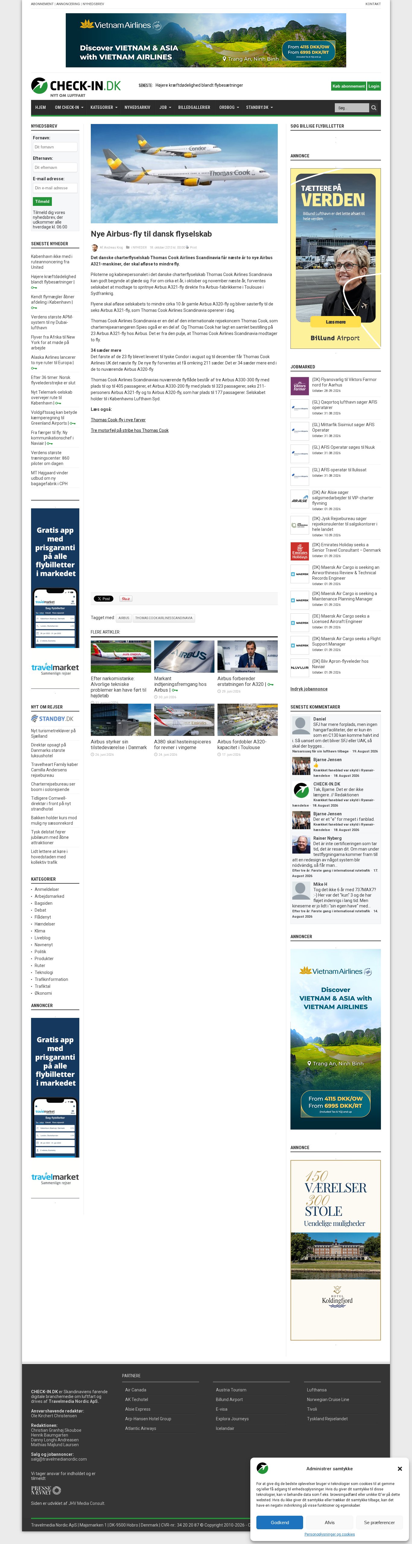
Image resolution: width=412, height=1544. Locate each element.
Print (193, 247)
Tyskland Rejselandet (327, 1418)
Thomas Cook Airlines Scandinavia (163, 618)
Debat (40, 910)
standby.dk (257, 107)
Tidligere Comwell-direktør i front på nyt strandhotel (51, 803)
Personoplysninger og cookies (330, 1534)
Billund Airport (229, 1399)
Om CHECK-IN (67, 107)
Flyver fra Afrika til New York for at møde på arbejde (53, 342)
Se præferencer (379, 1522)
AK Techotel (136, 1399)
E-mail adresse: (49, 178)
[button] (400, 1469)
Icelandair (225, 1428)
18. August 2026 (346, 776)
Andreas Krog (113, 247)
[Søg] (373, 107)
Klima (40, 931)
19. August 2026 (365, 751)
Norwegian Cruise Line (328, 1399)
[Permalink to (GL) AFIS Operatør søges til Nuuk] (299, 461)
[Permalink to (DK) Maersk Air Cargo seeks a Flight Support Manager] (299, 653)
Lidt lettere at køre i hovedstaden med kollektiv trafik (49, 857)
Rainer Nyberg (327, 838)
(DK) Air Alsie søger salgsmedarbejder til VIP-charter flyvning (343, 498)
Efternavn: (43, 158)
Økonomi (43, 993)
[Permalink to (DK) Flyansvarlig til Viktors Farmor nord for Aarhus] (299, 394)
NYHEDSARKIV (137, 107)
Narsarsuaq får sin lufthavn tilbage (320, 751)
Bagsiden (43, 903)
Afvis (330, 1522)
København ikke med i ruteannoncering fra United (51, 262)
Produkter (44, 958)
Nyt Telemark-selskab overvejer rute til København (51, 397)
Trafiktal (42, 986)
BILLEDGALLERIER (194, 107)
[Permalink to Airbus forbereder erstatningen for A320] (247, 671)
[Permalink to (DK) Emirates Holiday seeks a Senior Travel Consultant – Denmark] (299, 559)
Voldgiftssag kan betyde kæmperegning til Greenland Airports (54, 418)
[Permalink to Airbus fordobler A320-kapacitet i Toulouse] (247, 734)
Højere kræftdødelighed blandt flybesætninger (199, 85)
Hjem (40, 107)
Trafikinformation (51, 979)
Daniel (319, 719)
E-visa (221, 1409)
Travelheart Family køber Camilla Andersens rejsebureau (54, 770)
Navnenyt (44, 944)
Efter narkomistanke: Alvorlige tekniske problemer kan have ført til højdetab (118, 687)
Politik (40, 951)
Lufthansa (317, 1389)
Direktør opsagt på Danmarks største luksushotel (48, 750)
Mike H (320, 884)
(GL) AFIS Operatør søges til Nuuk (343, 447)
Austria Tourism (231, 1389)
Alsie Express (138, 1409)
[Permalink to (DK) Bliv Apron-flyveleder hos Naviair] (299, 675)
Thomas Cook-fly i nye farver (118, 419)
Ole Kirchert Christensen (54, 1415)
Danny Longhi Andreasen (55, 1439)
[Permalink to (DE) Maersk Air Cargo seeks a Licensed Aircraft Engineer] (299, 630)
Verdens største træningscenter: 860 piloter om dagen (50, 458)
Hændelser (45, 924)
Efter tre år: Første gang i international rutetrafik (331, 871)
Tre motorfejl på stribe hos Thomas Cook (130, 430)
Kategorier (101, 107)
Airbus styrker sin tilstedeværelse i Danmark (119, 744)
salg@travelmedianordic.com (59, 1459)
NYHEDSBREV (93, 4)
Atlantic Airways (140, 1428)
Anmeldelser (47, 889)
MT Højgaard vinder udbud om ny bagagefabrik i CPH (49, 478)
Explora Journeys (232, 1418)
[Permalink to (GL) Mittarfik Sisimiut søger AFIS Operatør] (299, 439)
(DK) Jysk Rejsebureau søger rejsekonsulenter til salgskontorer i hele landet (344, 524)
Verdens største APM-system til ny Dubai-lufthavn (52, 322)
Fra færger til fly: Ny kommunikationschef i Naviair (52, 438)
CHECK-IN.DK (326, 784)
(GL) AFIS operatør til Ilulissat (339, 469)
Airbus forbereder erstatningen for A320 (240, 681)
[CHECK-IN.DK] (76, 92)
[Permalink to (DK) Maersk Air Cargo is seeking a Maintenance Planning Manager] (299, 608)
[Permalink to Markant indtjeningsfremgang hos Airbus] (184, 671)
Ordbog (227, 107)
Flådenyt (43, 917)
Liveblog (42, 937)
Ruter (40, 965)
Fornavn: (41, 137)
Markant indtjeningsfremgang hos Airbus (180, 684)
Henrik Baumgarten (49, 1435)
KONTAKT (373, 4)
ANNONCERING (68, 4)
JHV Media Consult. (86, 1503)
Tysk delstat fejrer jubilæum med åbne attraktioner (50, 837)
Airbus (124, 618)
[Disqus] (184, 513)
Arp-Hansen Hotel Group (148, 1418)
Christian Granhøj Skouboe (56, 1430)
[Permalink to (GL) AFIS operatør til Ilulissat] (299, 484)
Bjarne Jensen (327, 759)
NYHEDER (140, 247)
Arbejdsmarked (49, 896)
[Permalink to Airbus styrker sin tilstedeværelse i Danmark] (121, 734)
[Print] (187, 247)
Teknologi (44, 972)
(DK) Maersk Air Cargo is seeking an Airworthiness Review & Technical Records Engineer (345, 573)
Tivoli (312, 1409)
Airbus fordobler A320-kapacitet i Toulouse (242, 744)
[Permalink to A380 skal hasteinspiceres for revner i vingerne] (184, 734)
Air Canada (135, 1389)
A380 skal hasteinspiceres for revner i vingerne (182, 744)
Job (163, 107)
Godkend (280, 1522)
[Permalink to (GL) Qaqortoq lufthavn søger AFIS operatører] (299, 416)
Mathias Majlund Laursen (55, 1444)
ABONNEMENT (42, 4)
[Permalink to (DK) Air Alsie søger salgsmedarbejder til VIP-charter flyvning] (299, 506)
